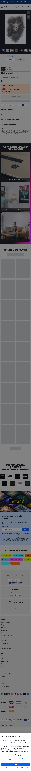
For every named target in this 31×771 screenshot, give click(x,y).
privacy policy (19, 758)
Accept (15, 764)
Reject (8, 767)
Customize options (22, 767)
